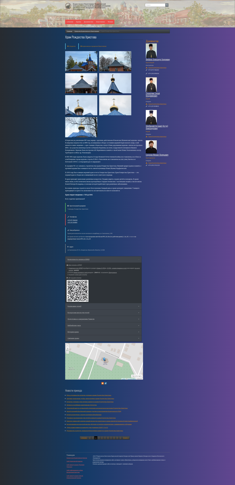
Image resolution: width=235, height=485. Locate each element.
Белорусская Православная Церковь (77, 458)
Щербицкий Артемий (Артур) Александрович (157, 127)
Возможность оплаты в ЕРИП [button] (79, 259)
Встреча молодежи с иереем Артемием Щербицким (84, 415)
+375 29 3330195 (72, 222)
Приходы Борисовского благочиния (86, 31)
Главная (69, 31)
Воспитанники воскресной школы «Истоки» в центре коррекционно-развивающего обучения (99, 424)
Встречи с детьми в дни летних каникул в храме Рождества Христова (90, 402)
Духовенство (88, 22)
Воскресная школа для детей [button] (78, 313)
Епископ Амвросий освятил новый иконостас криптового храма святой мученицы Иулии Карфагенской (102, 421)
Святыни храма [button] (73, 338)
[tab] (103, 259)
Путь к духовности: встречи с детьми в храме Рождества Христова (89, 395)
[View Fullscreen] (67, 352)
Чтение (110, 22)
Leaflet (123, 379)
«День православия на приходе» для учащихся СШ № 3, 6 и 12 (87, 427)
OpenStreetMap (132, 379)
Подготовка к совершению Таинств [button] (81, 319)
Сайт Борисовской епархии (74, 461)
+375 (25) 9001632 (153, 106)
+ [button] (67, 345)
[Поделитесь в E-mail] (102, 383)
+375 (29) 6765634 (153, 73)
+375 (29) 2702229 (154, 165)
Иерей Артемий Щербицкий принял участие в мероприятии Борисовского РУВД (94, 411)
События (70, 22)
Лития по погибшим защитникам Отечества (82, 405)
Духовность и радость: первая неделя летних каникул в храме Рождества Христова (95, 431)
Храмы (78, 22)
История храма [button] (73, 332)
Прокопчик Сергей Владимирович (153, 94)
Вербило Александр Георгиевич (158, 59)
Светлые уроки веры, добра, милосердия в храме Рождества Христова (90, 398)
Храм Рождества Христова (157, 67)
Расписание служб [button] (74, 306)
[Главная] (69, 6)
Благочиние (100, 22)
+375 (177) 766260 (153, 70)
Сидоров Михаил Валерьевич (157, 154)
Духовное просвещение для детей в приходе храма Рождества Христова (91, 418)
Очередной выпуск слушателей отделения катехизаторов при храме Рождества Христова (97, 408)
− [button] (67, 348)
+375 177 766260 (72, 220)
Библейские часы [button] (74, 325)
